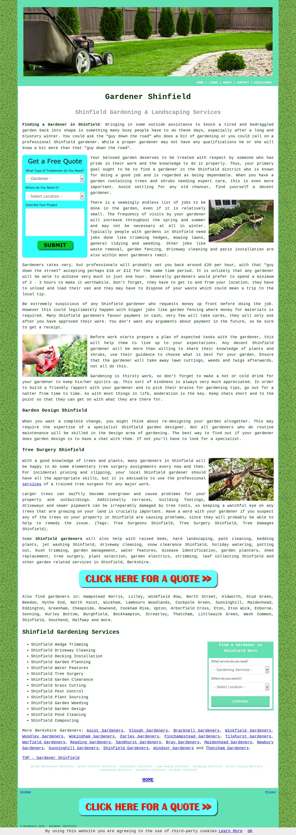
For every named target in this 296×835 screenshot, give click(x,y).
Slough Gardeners (148, 730)
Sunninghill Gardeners (74, 748)
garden (29, 130)
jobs (186, 202)
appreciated (236, 382)
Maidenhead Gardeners (228, 742)
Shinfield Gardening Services (70, 632)
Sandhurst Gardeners (138, 742)
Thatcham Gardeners (227, 748)
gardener (99, 193)
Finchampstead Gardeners (192, 736)
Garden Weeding (71, 703)
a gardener (165, 169)
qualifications (219, 142)
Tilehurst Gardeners (248, 736)
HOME (200, 82)
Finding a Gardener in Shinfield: (62, 124)
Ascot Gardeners (105, 730)
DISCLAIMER (263, 82)
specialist (227, 439)
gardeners (141, 255)
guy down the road (128, 136)
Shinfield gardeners (59, 539)
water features (138, 550)
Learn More (230, 831)
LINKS (213, 82)
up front (207, 304)
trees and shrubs (155, 181)
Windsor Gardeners (173, 748)
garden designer (165, 427)
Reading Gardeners (90, 742)
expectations (201, 343)
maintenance (35, 433)
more (106, 620)
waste (191, 288)
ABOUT (227, 82)
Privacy (270, 792)
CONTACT (243, 82)
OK (250, 831)
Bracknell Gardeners (197, 730)
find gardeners (52, 597)
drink (258, 376)
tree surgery (68, 556)
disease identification (188, 550)
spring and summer (184, 220)
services (31, 484)
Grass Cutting (70, 685)
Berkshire (138, 562)
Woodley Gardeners (42, 736)
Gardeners (70, 730)
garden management (94, 550)
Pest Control (69, 691)
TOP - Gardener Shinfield (51, 758)
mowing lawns (188, 238)
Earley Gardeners (139, 736)
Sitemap (25, 792)
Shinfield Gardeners (126, 748)
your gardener (117, 388)
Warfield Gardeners (43, 742)
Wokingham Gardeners (92, 736)
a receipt (49, 327)
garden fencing (186, 310)
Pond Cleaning (70, 715)
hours (50, 282)
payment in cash (142, 316)
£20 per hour (219, 265)
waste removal (106, 249)
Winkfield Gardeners (248, 730)
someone (245, 158)
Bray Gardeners (183, 742)
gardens (153, 232)
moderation (166, 394)
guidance (145, 355)
